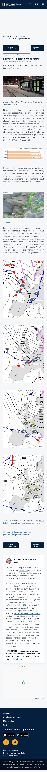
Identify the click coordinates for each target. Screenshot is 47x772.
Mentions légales (10, 750)
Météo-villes (8, 721)
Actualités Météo (18, 36)
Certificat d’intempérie (12, 717)
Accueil (6, 36)
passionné (23, 570)
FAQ (5, 725)
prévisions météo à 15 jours (18, 605)
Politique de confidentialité (14, 753)
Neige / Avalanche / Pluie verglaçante (16, 55)
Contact (6, 713)
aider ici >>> (16, 659)
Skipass (6, 222)
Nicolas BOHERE (10, 105)
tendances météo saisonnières (27, 613)
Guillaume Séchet (32, 567)
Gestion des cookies (11, 756)
